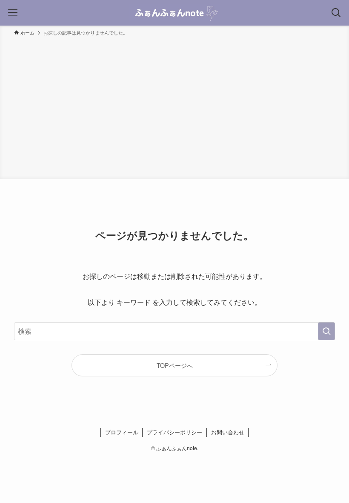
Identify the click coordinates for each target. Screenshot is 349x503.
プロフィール (121, 432)
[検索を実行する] (326, 331)
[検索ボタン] (336, 13)
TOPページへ (175, 365)
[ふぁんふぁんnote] (174, 13)
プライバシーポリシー (174, 432)
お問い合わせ (227, 432)
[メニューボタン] (13, 13)
